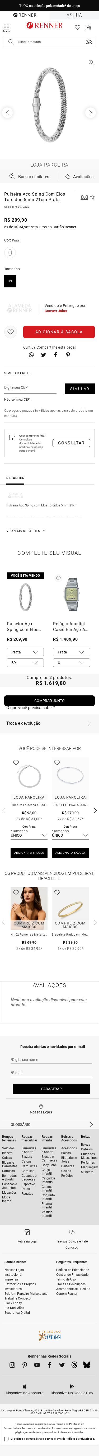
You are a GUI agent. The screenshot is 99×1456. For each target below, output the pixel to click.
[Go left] (8, 112)
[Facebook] (49, 1366)
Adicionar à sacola (59, 332)
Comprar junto (49, 701)
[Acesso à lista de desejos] (77, 28)
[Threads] (74, 1366)
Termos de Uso (31, 1428)
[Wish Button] (10, 332)
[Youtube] (37, 1366)
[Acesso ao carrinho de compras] (88, 28)
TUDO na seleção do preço (49, 6)
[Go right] (91, 112)
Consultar (71, 442)
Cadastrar (51, 1089)
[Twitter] (62, 1366)
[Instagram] (12, 1366)
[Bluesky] (86, 1366)
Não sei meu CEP (17, 399)
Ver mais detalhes (23, 531)
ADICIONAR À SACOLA (29, 853)
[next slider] (2, 810)
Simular (79, 389)
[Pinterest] (24, 1366)
